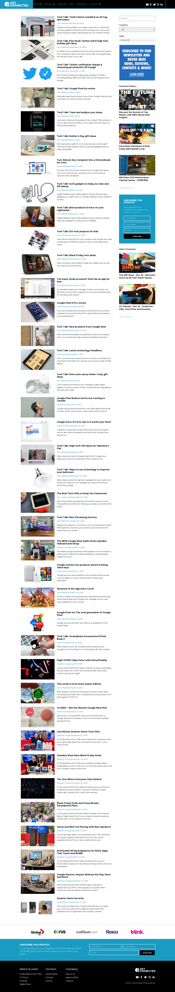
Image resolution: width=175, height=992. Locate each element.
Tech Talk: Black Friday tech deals (76, 255)
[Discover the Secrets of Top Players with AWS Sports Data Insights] (137, 100)
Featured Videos (127, 86)
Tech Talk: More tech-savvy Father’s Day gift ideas (82, 375)
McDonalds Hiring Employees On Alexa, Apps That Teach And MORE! (82, 852)
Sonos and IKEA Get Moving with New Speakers (84, 827)
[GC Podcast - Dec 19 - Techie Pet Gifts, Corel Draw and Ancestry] (137, 294)
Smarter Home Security (70, 898)
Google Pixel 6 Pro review (71, 303)
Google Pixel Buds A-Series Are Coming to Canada (81, 399)
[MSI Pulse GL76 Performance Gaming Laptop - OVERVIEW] (137, 165)
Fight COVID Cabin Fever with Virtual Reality (82, 660)
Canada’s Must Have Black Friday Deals (79, 755)
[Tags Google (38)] (137, 39)
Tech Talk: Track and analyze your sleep (79, 112)
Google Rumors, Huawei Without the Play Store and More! (84, 876)
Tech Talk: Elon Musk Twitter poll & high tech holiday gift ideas (82, 42)
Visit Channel (125, 188)
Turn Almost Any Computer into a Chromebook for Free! (83, 161)
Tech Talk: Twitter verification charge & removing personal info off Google (79, 66)
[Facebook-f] (150, 4)
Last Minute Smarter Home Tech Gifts (78, 731)
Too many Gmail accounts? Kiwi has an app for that (83, 280)
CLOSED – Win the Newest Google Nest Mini (82, 708)
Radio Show (25, 984)
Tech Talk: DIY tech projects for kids (77, 231)
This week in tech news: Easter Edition (79, 684)
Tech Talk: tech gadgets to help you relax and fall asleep (83, 185)
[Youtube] (147, 4)
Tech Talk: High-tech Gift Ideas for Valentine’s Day (83, 447)
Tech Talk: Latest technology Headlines (79, 350)
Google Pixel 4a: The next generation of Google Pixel (84, 613)
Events (49, 981)
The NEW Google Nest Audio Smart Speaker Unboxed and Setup (82, 542)
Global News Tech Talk (31, 974)
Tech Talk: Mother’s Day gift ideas (76, 136)
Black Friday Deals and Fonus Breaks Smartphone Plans (78, 804)
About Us (70, 974)
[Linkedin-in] (161, 4)
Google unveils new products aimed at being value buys (82, 566)
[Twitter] (154, 4)
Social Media (51, 974)
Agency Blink (72, 977)
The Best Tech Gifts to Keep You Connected (82, 493)
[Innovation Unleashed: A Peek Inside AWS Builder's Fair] (137, 134)
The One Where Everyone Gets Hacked (79, 779)
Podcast (23, 981)
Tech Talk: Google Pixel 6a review (76, 88)
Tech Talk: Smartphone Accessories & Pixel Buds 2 (81, 637)
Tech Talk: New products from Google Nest (81, 326)
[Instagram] (158, 4)
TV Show (24, 977)
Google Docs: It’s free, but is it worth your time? (84, 422)
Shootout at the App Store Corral (75, 588)
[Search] (137, 18)
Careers (69, 981)
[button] (38, 4)
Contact (49, 977)
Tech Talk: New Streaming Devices (77, 517)
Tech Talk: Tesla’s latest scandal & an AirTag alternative (82, 18)
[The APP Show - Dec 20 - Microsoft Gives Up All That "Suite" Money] (137, 263)
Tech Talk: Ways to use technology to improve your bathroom (83, 471)
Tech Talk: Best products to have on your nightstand (80, 209)
